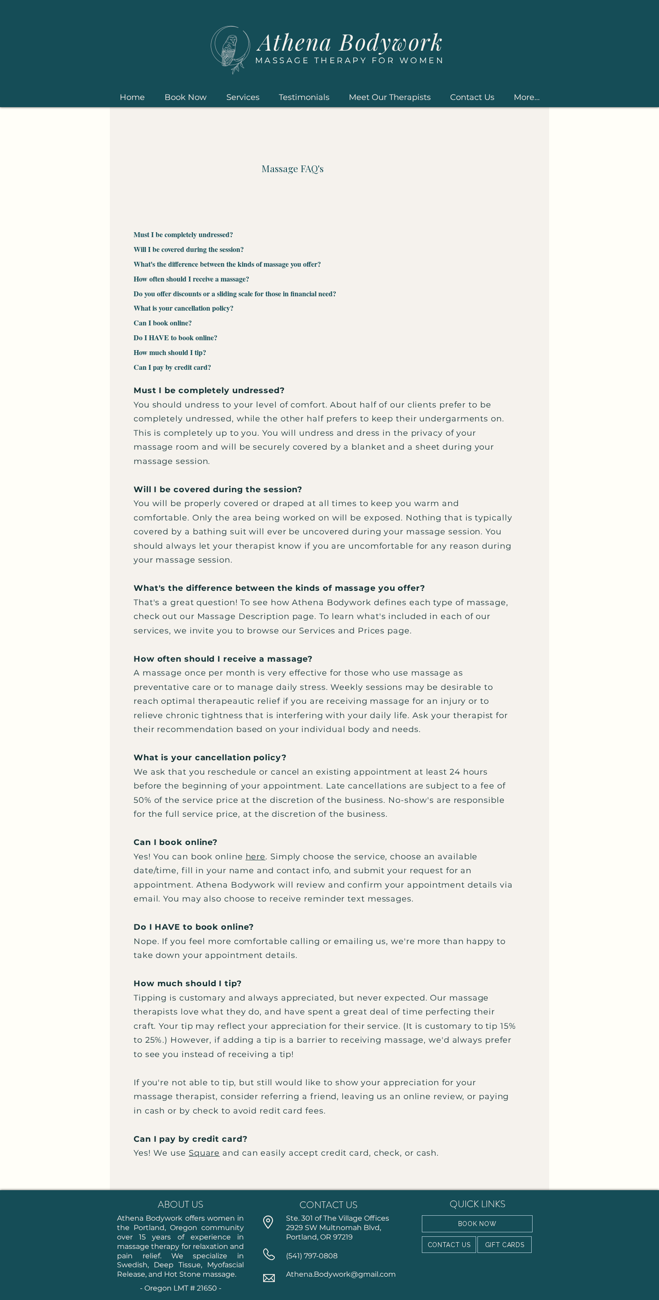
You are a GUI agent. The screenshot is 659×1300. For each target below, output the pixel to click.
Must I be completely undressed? (183, 234)
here (256, 857)
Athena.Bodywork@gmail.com (341, 1274)
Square (204, 1153)
